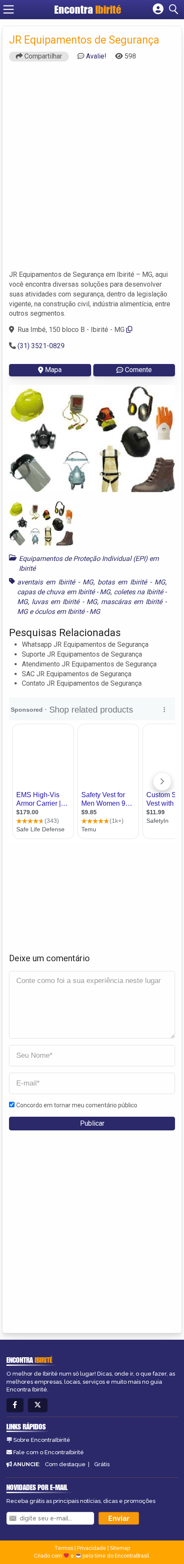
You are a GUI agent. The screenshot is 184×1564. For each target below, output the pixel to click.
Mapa (53, 370)
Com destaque (65, 1464)
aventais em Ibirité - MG (55, 582)
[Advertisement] (92, 169)
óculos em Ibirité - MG (67, 611)
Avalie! (96, 56)
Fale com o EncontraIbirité (48, 1452)
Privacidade (91, 1548)
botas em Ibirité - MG (131, 582)
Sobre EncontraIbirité (41, 1440)
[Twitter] (37, 1405)
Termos (63, 1548)
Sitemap (120, 1548)
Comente (138, 370)
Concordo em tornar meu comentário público (76, 1105)
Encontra (87, 9)
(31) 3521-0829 (41, 346)
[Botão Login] (158, 9)
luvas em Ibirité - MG (64, 602)
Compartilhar (42, 56)
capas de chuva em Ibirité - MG (63, 592)
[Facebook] (15, 1405)
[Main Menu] (8, 9)
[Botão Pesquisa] (175, 9)
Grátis (102, 1464)
